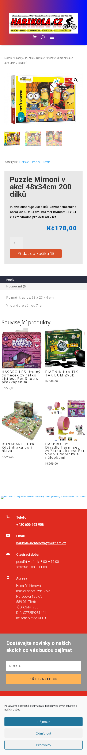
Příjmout (43, 722)
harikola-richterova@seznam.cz (41, 543)
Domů (8, 58)
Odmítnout (43, 733)
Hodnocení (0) (16, 286)
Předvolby (43, 745)
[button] (76, 80)
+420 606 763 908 (30, 525)
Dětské (40, 58)
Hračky (18, 58)
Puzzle (29, 58)
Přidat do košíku (33, 253)
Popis (10, 280)
